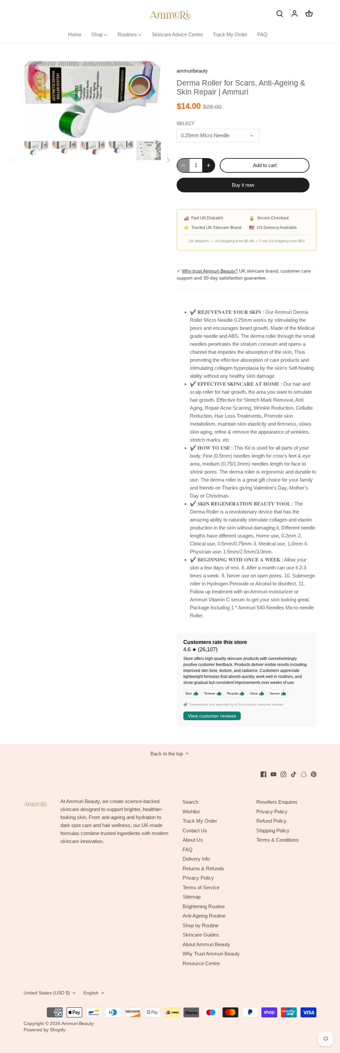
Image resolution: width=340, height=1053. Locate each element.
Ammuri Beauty (77, 1023)
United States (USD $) (47, 992)
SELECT (186, 123)
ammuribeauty (192, 71)
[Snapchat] (303, 773)
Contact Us (195, 830)
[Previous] (33, 99)
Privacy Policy (198, 878)
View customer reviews (212, 716)
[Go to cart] (309, 13)
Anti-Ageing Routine (204, 916)
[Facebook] (263, 773)
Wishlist (191, 811)
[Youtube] (273, 773)
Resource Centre (201, 963)
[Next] (150, 99)
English (91, 992)
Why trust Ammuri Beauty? (210, 271)
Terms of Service (201, 887)
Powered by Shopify (44, 1029)
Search (190, 802)
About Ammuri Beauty (206, 944)
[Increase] (208, 165)
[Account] (294, 13)
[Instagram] (283, 773)
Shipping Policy (273, 830)
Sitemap (192, 897)
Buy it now (243, 185)
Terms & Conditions (277, 840)
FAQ (188, 849)
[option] (92, 99)
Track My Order (200, 821)
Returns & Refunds (203, 868)
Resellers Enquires (277, 802)
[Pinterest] (313, 773)
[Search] (280, 13)
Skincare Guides (201, 935)
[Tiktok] (294, 773)
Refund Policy (271, 821)
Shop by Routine (200, 925)
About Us (193, 840)
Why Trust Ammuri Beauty (211, 953)
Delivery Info (196, 859)
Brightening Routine (204, 906)
